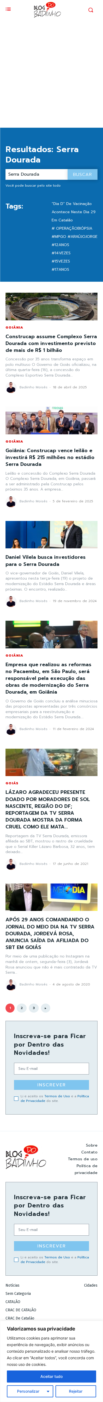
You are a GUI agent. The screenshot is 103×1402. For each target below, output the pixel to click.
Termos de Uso (57, 1096)
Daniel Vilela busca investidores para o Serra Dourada (45, 560)
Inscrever (51, 1085)
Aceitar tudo (51, 1376)
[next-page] (45, 1008)
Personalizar (28, 1391)
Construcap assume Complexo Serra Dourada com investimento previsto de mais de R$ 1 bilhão (51, 343)
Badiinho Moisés (34, 387)
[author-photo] (11, 387)
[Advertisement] (51, 73)
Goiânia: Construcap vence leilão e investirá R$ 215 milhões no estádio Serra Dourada (49, 457)
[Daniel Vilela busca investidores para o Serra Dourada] (51, 535)
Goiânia (14, 327)
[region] (51, 1361)
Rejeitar (75, 1391)
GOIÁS (11, 783)
